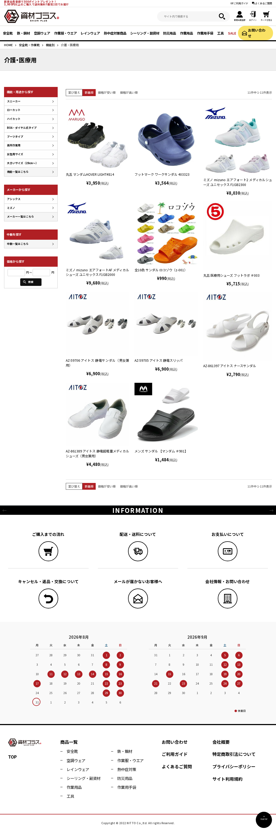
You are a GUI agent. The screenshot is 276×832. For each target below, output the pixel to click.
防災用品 (124, 778)
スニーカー (13, 101)
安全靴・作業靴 (29, 45)
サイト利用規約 (227, 779)
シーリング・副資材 (84, 778)
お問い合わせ (256, 33)
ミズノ (11, 208)
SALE (232, 33)
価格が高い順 (129, 92)
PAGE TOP (264, 819)
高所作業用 (13, 145)
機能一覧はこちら (18, 172)
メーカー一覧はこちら (20, 216)
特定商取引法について (234, 754)
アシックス (13, 199)
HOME (8, 45)
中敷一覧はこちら (18, 244)
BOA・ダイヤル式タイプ (22, 128)
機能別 (50, 45)
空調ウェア (76, 760)
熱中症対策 (126, 769)
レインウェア (78, 769)
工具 (70, 796)
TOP (12, 756)
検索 (30, 282)
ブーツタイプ (15, 136)
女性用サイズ (15, 154)
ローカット (13, 110)
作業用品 (74, 787)
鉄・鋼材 (124, 751)
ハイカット (13, 119)
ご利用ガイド (241, 3)
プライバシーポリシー (234, 766)
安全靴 (72, 751)
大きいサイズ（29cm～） (22, 163)
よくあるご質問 (263, 3)
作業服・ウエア (130, 760)
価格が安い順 (107, 92)
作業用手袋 (126, 787)
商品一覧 (69, 742)
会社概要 (221, 742)
